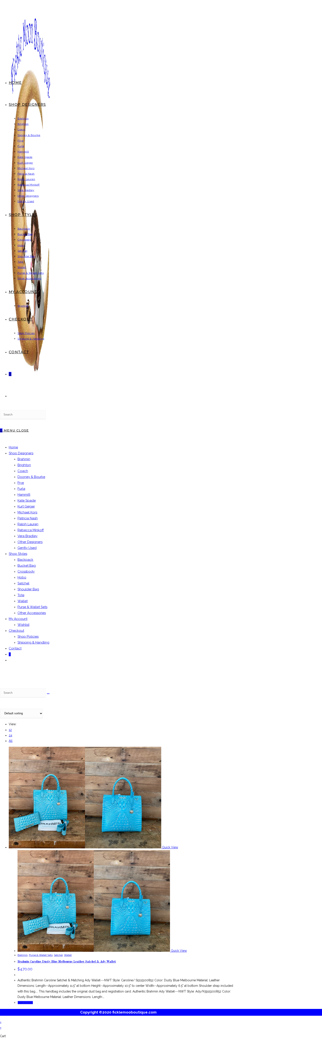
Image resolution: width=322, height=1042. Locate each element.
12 (10, 730)
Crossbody (26, 571)
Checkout (16, 631)
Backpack (25, 560)
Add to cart (25, 1002)
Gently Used (27, 548)
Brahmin (24, 459)
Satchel (23, 583)
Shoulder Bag (28, 589)
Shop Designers (21, 453)
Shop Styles (18, 554)
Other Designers (30, 542)
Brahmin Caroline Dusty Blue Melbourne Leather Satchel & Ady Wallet (67, 961)
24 (10, 735)
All (10, 741)
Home (13, 447)
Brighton (24, 465)
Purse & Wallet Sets (32, 607)
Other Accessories (32, 613)
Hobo (22, 577)
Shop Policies (28, 637)
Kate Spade (27, 500)
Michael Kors (27, 512)
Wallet (23, 601)
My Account (18, 619)
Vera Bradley (27, 536)
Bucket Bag (27, 566)
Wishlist (23, 625)
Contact (15, 648)
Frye (21, 483)
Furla (21, 489)
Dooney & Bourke (31, 477)
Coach (23, 471)
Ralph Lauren (28, 524)
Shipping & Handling (33, 642)
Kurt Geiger (26, 506)
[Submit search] (48, 693)
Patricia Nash (28, 518)
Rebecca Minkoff (31, 530)
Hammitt (24, 495)
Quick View (169, 847)
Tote (21, 595)
